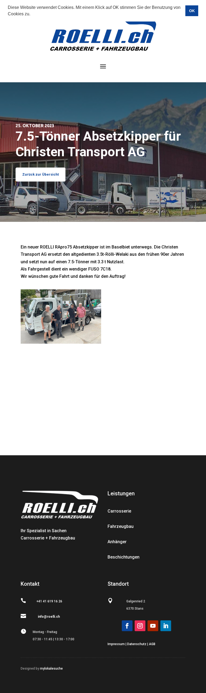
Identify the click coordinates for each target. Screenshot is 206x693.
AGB (152, 644)
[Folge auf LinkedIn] (165, 625)
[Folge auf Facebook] (127, 625)
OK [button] (192, 11)
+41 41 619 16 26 (49, 601)
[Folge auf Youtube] (153, 625)
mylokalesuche (51, 668)
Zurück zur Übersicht (40, 174)
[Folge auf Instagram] (140, 625)
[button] (32, 14)
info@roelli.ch (49, 617)
